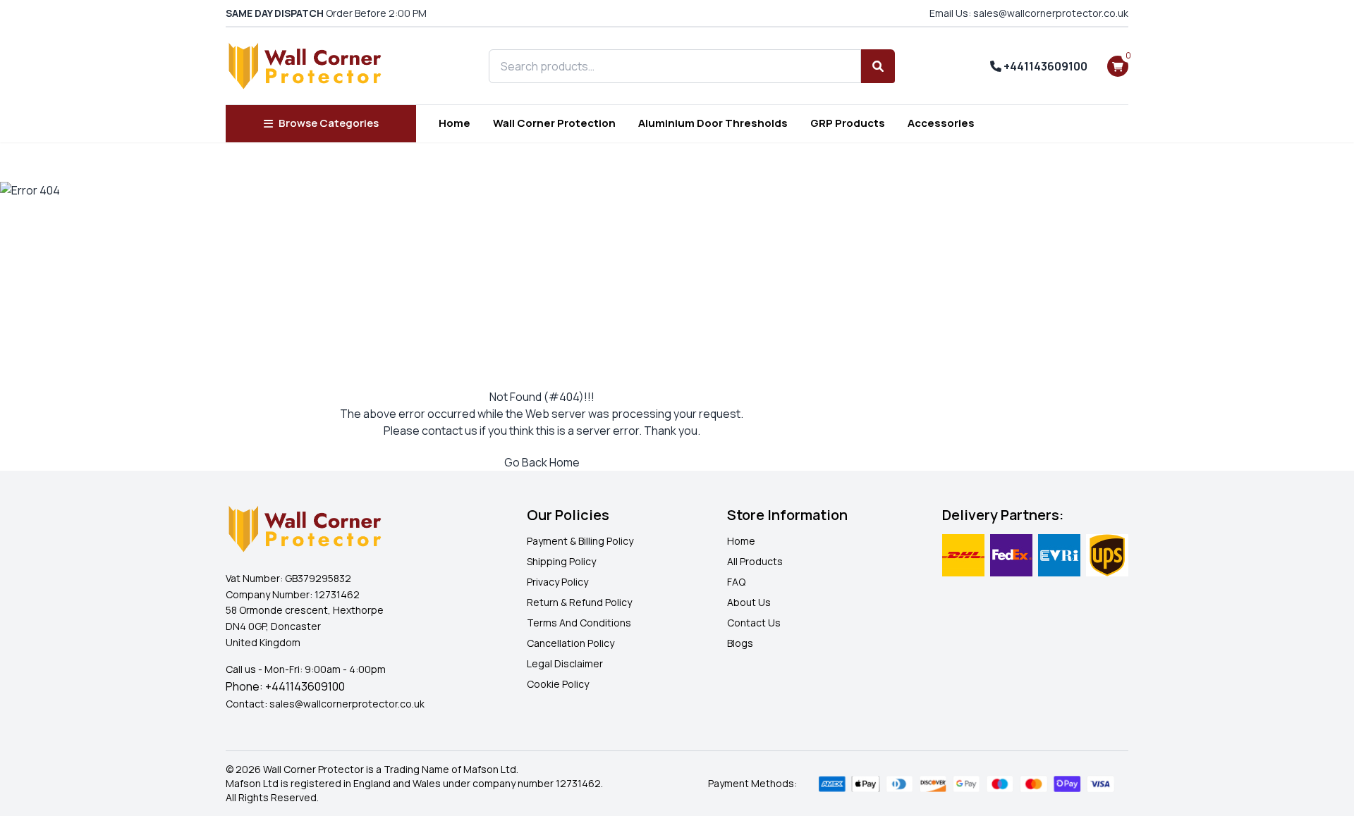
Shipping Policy (561, 561)
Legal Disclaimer (565, 663)
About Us (749, 602)
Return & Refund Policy (579, 602)
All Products (755, 561)
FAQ (736, 581)
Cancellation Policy (570, 643)
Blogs (740, 643)
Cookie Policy (558, 684)
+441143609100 (1044, 66)
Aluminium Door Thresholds (713, 123)
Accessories (941, 123)
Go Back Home (542, 462)
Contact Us (754, 622)
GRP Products (847, 123)
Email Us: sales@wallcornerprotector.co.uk (1028, 13)
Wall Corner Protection (554, 123)
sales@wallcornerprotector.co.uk (347, 703)
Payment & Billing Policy (580, 541)
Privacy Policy (557, 581)
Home (454, 123)
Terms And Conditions (579, 622)
